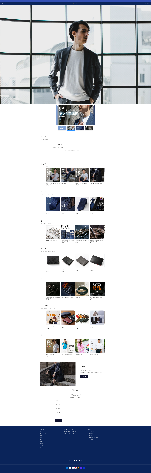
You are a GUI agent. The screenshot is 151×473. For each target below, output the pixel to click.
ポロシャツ (42, 447)
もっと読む (83, 376)
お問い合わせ (42, 456)
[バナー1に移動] (62, 128)
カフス (41, 437)
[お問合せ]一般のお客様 (68, 429)
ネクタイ (41, 431)
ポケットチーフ (43, 433)
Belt (42, 278)
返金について (90, 433)
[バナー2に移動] (71, 128)
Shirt (42, 335)
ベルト (41, 441)
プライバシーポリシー (92, 431)
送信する (58, 420)
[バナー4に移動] (89, 128)
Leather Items (44, 307)
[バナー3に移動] (80, 128)
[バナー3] (75, 115)
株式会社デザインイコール (69, 433)
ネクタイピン (42, 435)
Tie (42, 193)
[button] (2, 3)
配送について (90, 435)
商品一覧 (42, 429)
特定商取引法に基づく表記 (93, 437)
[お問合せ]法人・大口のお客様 (70, 431)
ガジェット (42, 449)
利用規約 (89, 429)
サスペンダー (42, 443)
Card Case (43, 250)
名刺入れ (42, 439)
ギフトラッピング (43, 454)
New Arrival (43, 164)
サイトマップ (90, 439)
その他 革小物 (42, 452)
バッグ (41, 445)
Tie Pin (42, 221)
